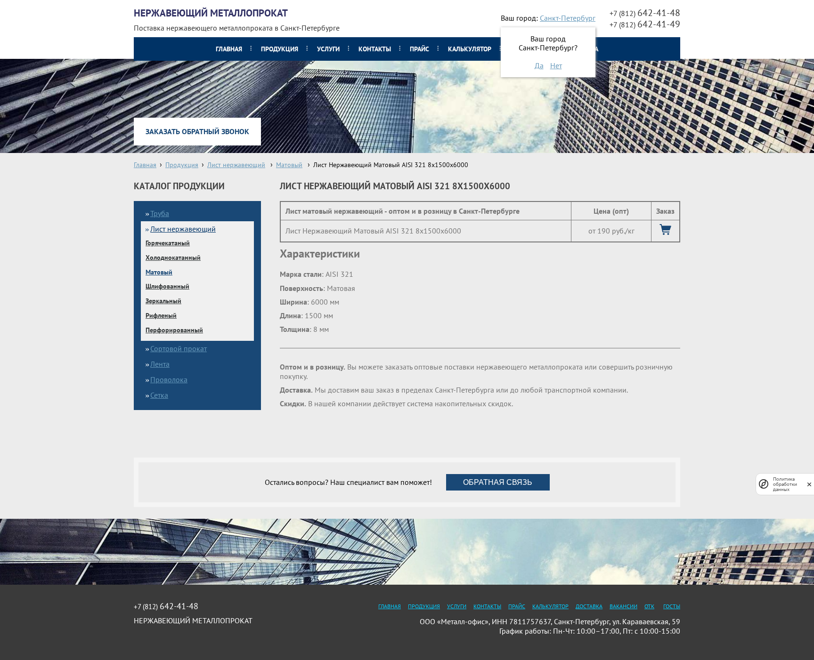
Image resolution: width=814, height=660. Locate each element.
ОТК (649, 606)
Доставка (589, 606)
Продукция (279, 49)
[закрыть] (809, 484)
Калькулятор (469, 49)
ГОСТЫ (671, 606)
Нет (556, 65)
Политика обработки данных (785, 484)
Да (539, 65)
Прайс (419, 49)
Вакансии (623, 606)
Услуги (328, 49)
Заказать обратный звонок (197, 131)
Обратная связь (497, 482)
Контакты (374, 49)
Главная (229, 49)
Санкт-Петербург (567, 18)
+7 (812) (645, 13)
